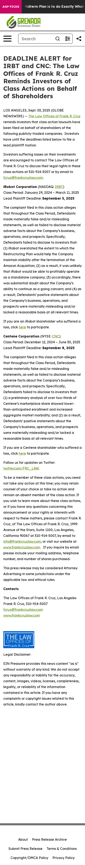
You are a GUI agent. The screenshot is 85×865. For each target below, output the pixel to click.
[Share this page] (79, 38)
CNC (55, 336)
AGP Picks (10, 7)
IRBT (59, 187)
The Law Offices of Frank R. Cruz (54, 116)
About (23, 839)
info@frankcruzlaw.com (22, 541)
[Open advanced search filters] (67, 38)
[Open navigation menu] (7, 38)
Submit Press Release (25, 849)
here (22, 327)
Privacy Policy (63, 858)
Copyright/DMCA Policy (29, 858)
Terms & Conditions (62, 849)
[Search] (58, 38)
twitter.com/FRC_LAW (21, 468)
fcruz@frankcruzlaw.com (23, 177)
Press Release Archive (49, 839)
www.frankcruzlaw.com (21, 547)
